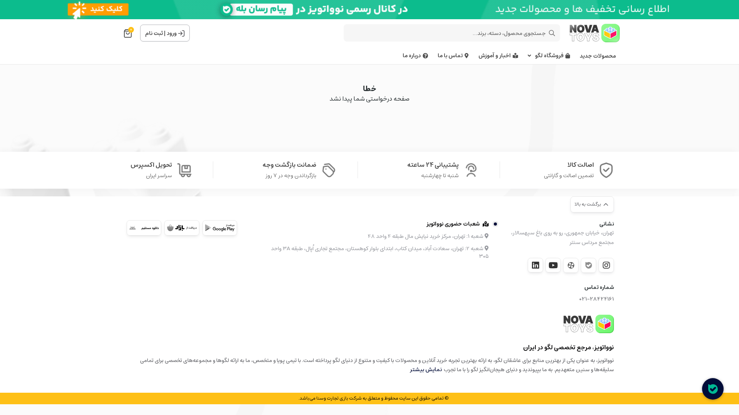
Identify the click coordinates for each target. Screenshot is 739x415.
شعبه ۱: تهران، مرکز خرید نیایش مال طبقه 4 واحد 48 (426, 236)
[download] (144, 228)
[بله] (588, 265)
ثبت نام (154, 33)
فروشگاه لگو (549, 56)
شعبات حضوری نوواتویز (453, 224)
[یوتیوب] (553, 265)
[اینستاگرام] (606, 265)
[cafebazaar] (181, 228)
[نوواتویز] (588, 324)
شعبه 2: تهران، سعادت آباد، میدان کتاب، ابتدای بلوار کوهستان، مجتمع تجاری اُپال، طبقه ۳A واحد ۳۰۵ (380, 252)
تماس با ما (450, 56)
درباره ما (412, 56)
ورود (172, 33)
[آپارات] (570, 265)
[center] (552, 33)
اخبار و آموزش (494, 56)
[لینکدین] (535, 265)
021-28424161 (597, 299)
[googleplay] (219, 228)
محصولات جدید (598, 56)
